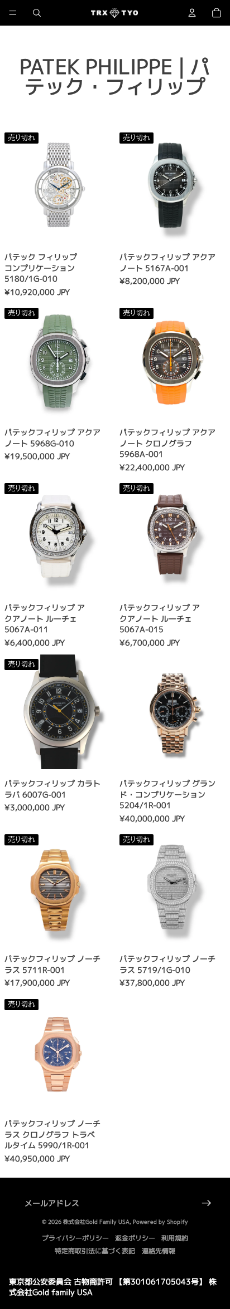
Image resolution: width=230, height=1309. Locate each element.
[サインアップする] (206, 1203)
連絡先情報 (158, 1251)
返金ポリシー (135, 1238)
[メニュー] (13, 13)
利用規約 (174, 1238)
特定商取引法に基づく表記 (95, 1251)
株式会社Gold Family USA (96, 1222)
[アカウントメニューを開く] (192, 13)
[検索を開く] (37, 13)
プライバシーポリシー (75, 1238)
